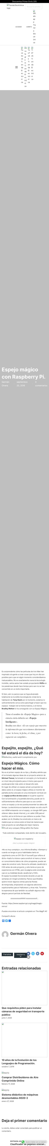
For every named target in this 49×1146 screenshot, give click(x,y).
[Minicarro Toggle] (24, 27)
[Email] (28, 957)
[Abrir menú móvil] (16, 67)
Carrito (29, 27)
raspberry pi (21, 955)
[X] (33, 953)
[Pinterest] (42, 953)
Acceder (18, 27)
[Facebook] (28, 953)
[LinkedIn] (37, 953)
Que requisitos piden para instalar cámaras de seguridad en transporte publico (23, 1011)
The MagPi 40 (41, 911)
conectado (24, 1128)
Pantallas (7, 954)
